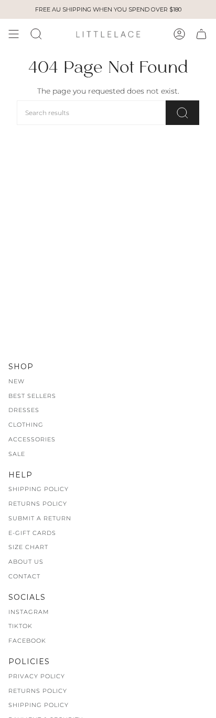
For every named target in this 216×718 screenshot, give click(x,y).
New (16, 381)
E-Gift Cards (32, 533)
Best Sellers (32, 396)
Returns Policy (37, 503)
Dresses (23, 410)
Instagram (28, 612)
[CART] (201, 34)
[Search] (182, 112)
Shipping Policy (38, 489)
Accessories (32, 439)
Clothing (26, 424)
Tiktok (20, 626)
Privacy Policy (36, 676)
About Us (26, 561)
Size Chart (28, 547)
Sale (16, 454)
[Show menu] (13, 34)
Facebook (27, 640)
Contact (24, 576)
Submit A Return (39, 518)
